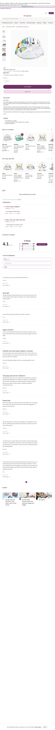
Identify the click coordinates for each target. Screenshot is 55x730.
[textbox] (27, 197)
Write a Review (25, 71)
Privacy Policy (23, 5)
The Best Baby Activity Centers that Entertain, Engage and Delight (28, 502)
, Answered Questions (17, 71)
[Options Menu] (37, 285)
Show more (4, 113)
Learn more (19, 199)
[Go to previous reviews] (24, 482)
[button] (27, 243)
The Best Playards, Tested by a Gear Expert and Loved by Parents (10, 502)
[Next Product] (51, 129)
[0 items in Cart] (52, 16)
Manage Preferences (27, 6)
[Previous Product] (48, 129)
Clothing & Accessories (7, 22)
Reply (19, 213)
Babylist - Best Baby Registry (27, 15)
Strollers (45, 22)
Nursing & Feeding (31, 22)
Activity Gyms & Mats (10, 26)
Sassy (4, 67)
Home (3, 26)
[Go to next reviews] (30, 482)
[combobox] (27, 259)
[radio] (4, 31)
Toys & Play (22, 22)
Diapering (39, 22)
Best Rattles (42, 499)
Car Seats (50, 22)
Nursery (16, 22)
